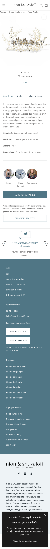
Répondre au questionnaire (25, 541)
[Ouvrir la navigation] (3, 5)
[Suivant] (28, 69)
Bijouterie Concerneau (16, 366)
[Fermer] (45, 515)
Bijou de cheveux (17, 12)
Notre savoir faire (14, 414)
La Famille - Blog (13, 434)
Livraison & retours (34, 96)
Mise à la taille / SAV (15, 284)
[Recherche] (41, 5)
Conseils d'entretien (15, 279)
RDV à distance (18, 340)
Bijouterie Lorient (14, 387)
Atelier (20, 96)
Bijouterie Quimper (14, 372)
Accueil (3, 12)
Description (8, 96)
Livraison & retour (14, 290)
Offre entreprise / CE (15, 295)
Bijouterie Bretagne (14, 398)
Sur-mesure (11, 445)
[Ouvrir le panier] (46, 5)
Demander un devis (25, 218)
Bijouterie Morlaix (14, 382)
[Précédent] (21, 69)
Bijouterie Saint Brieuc (16, 392)
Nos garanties (12, 429)
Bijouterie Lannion (14, 377)
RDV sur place (18, 331)
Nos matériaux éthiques (17, 424)
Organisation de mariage (17, 440)
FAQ (7, 274)
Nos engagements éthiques (18, 419)
